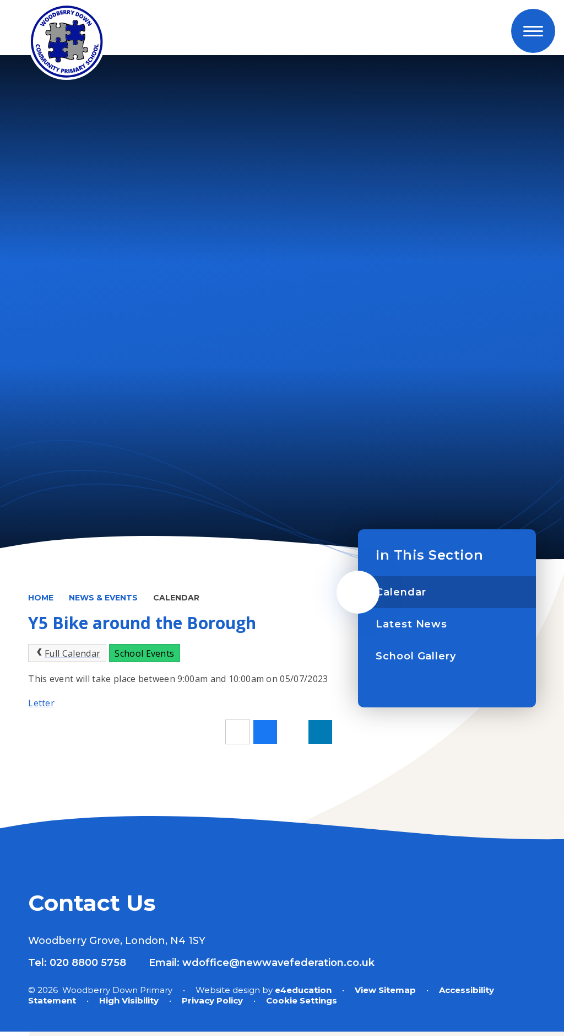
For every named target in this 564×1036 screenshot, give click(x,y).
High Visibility (129, 1000)
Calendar (176, 598)
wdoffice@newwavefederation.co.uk (278, 963)
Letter (41, 703)
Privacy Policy (212, 1000)
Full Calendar (72, 653)
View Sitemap (385, 990)
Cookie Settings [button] (301, 1000)
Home (40, 598)
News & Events (103, 598)
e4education (303, 990)
